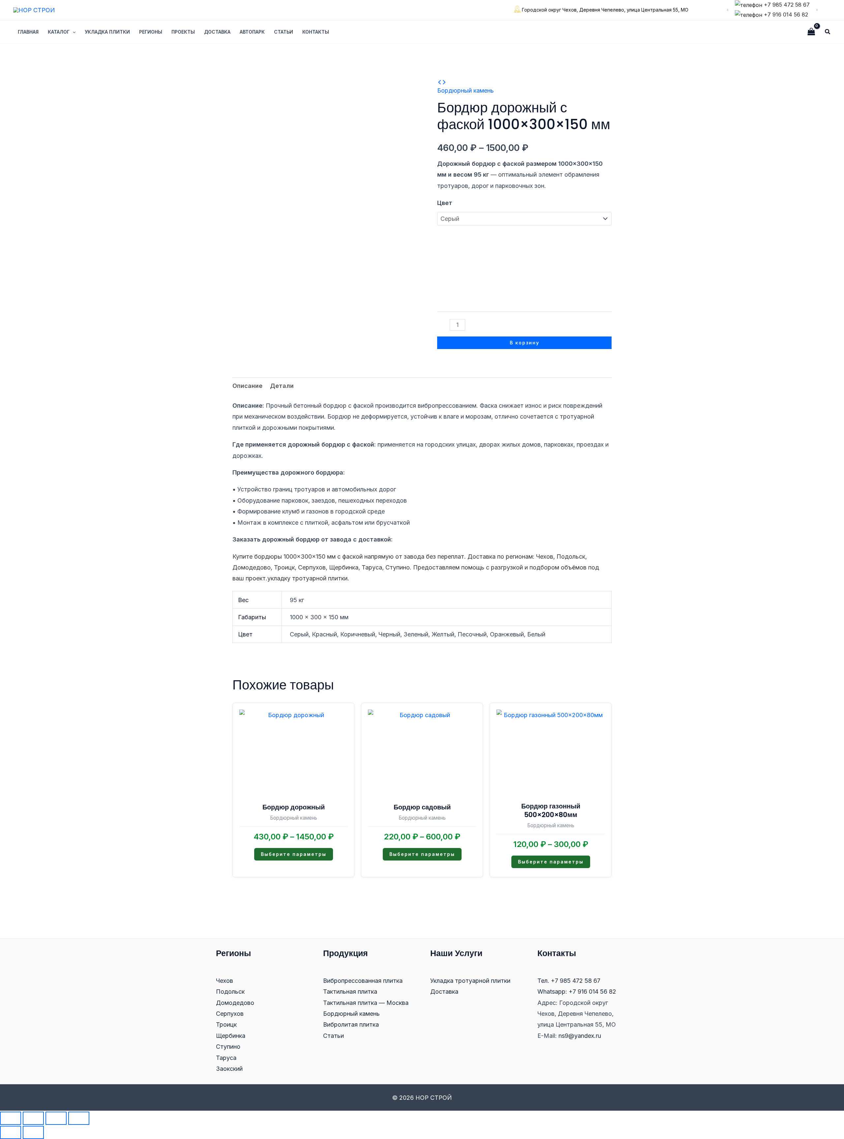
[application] (72, 32)
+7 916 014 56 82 (785, 14)
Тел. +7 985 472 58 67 (568, 980)
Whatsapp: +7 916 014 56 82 (576, 991)
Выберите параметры (293, 854)
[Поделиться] (56, 1118)
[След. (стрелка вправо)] (33, 1132)
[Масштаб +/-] (10, 1118)
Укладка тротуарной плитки (470, 980)
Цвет (444, 202)
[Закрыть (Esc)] (78, 1118)
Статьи (333, 1035)
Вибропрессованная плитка (363, 980)
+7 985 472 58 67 (786, 4)
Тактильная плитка (350, 991)
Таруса (226, 1057)
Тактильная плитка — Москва (365, 1002)
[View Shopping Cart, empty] (811, 32)
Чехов (224, 980)
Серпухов (230, 1013)
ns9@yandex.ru (579, 1035)
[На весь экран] (33, 1118)
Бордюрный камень (465, 90)
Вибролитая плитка (351, 1024)
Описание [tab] (247, 385)
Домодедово (235, 1002)
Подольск (230, 991)
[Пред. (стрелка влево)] (10, 1132)
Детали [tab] (282, 385)
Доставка (444, 991)
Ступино (228, 1046)
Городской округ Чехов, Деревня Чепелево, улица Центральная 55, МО (604, 10)
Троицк (226, 1024)
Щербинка (230, 1035)
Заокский (229, 1068)
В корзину (524, 342)
